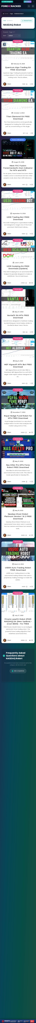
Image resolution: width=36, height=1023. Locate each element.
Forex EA (18, 41)
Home (6, 13)
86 (30, 640)
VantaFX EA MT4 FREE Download (18, 316)
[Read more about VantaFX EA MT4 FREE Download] (18, 299)
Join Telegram (8, 1)
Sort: (4, 35)
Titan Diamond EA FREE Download (18, 117)
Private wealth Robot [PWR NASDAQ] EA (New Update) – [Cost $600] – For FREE (18, 621)
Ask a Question (19, 671)
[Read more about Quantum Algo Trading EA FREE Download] (18, 51)
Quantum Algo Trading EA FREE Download (18, 68)
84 (30, 432)
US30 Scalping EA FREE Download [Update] (18, 267)
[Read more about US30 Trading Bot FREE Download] (18, 200)
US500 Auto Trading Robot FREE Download (18, 569)
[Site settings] (33, 2)
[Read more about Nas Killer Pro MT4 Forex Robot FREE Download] (18, 448)
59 (30, 283)
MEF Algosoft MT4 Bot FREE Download (18, 365)
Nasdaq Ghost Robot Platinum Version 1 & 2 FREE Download (18, 516)
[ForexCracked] (11, 6)
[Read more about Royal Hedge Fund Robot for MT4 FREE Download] (18, 399)
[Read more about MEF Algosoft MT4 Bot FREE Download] (18, 348)
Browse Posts (28, 20)
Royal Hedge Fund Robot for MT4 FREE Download (18, 417)
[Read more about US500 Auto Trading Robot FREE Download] (18, 551)
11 (30, 481)
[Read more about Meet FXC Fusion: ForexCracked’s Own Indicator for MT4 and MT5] (18, 149)
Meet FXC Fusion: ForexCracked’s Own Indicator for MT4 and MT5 (18, 168)
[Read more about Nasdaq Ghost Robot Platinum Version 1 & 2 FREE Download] (18, 497)
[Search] (29, 6)
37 (30, 535)
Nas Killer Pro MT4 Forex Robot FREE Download (18, 466)
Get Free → (27, 1)
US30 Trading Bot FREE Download (18, 218)
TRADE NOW (32, 1021)
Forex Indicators (18, 140)
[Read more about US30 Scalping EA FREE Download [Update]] (18, 250)
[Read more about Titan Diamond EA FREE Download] (18, 100)
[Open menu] (33, 6)
